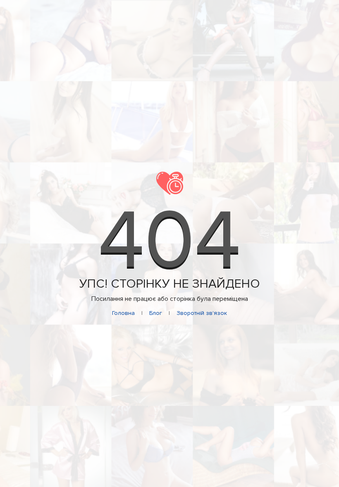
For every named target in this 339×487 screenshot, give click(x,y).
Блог (155, 313)
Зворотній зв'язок (202, 313)
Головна (123, 313)
